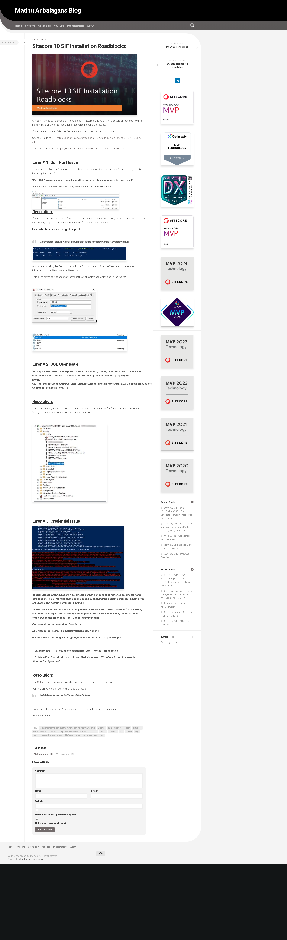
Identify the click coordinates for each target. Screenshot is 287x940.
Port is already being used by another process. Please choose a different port (62, 732)
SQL (137, 732)
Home (18, 25)
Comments (44, 754)
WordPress (24, 859)
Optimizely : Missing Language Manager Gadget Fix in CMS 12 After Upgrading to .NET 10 (176, 527)
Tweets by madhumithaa (172, 642)
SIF (33, 39)
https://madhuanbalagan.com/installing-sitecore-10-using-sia (90, 148)
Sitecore (30, 25)
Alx (41, 859)
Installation (137, 728)
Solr (121, 732)
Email (94, 791)
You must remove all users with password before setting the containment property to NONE (68, 735)
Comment (41, 771)
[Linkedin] (177, 80)
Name (39, 791)
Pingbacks (66, 754)
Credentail (101, 728)
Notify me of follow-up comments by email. (56, 815)
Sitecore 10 (113, 732)
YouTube (59, 25)
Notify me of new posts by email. (51, 823)
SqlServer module (47, 682)
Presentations (75, 25)
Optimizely (44, 25)
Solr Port (129, 732)
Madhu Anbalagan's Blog (48, 10)
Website (39, 801)
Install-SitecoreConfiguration (119, 728)
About (90, 25)
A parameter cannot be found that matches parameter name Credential (67, 728)
